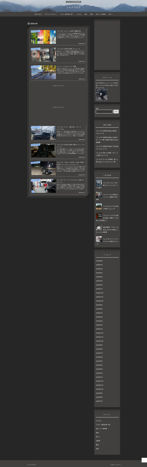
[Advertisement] (58, 92)
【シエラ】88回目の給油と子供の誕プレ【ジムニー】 (107, 148)
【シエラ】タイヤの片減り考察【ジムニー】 (110, 208)
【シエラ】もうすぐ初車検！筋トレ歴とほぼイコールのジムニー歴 (107, 161)
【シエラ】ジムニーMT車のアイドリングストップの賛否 (107, 185)
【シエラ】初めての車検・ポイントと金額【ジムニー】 (107, 154)
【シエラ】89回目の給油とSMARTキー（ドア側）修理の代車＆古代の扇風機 (107, 140)
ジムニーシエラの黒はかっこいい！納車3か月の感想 (107, 197)
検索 (97, 108)
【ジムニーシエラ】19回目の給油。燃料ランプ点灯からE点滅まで (107, 218)
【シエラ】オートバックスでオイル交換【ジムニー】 (107, 241)
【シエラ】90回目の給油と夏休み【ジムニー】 (106, 132)
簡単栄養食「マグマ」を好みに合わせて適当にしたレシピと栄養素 (107, 229)
